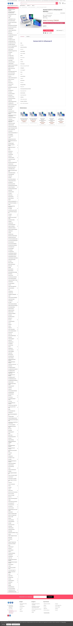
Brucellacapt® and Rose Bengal (12, 272)
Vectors (9, 574)
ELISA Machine (10, 131)
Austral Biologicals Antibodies (12, 253)
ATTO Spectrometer (11, 251)
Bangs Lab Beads (10, 262)
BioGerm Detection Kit (11, 106)
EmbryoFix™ (10, 324)
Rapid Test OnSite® (11, 493)
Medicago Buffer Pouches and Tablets (12, 141)
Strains (9, 545)
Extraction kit (10, 337)
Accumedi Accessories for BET (12, 210)
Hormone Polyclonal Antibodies (12, 390)
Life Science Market (47, 603)
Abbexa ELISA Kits (10, 196)
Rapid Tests (10, 496)
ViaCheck (9, 583)
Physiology (9, 459)
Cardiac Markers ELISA (11, 168)
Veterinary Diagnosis (11, 580)
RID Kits (9, 149)
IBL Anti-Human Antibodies (12, 179)
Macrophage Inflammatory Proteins (12, 427)
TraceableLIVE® (10, 556)
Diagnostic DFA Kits (11, 308)
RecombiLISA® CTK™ (11, 503)
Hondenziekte (46, 612)
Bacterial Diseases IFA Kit (11, 167)
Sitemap (21, 611)
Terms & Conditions (14, 619)
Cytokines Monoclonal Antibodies (13, 305)
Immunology (10, 401)
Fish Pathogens (10, 343)
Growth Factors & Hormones (12, 364)
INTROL (9, 409)
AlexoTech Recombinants (11, 98)
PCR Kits (9, 454)
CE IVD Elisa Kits (10, 281)
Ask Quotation (22, 5)
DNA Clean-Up (10, 33)
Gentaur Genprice (10, 49)
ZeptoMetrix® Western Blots (12, 591)
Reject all (8, 624)
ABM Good (45, 608)
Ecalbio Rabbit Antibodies (11, 172)
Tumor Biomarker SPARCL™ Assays (12, 568)
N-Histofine (9, 438)
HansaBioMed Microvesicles (12, 378)
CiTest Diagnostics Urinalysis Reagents (12, 113)
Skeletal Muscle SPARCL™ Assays (13, 532)
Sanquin (56, 603)
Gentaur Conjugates (11, 351)
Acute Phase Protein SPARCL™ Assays (12, 218)
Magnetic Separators (11, 66)
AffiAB (9, 17)
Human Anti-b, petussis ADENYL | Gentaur (61, 119)
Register (64, 0)
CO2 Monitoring (10, 291)
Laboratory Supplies (11, 416)
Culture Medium (10, 300)
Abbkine (56, 608)
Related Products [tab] (23, 107)
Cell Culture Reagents (11, 283)
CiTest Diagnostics (58, 605)
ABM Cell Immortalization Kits (12, 201)
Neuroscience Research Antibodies (11, 448)
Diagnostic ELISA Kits (11, 310)
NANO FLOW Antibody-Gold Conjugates (12, 442)
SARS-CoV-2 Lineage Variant (12, 515)
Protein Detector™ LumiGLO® (12, 478)
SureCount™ (10, 548)
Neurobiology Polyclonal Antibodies (11, 446)
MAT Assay (9, 428)
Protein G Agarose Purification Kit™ (12, 480)
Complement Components (12, 117)
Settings (3, 624)
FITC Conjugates (10, 134)
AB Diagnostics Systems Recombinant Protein (11, 12)
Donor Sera (9, 319)
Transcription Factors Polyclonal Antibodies (12, 562)
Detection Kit (10, 31)
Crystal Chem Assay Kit (11, 123)
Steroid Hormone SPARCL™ (12, 543)
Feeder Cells (10, 340)
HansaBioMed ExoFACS (11, 370)
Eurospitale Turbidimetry (11, 44)
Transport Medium (10, 564)
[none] (31, 20)
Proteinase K (10, 482)
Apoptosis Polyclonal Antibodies (12, 229)
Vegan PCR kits (10, 575)
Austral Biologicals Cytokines (12, 254)
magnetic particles (10, 63)
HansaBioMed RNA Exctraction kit (12, 380)
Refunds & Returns (43, 619)
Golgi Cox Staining (10, 357)
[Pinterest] (51, 33)
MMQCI (9, 433)
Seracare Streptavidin (11, 521)
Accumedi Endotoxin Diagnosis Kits (12, 212)
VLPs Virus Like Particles (11, 588)
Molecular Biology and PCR (12, 436)
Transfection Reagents (11, 93)
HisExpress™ (10, 389)
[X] (49, 33)
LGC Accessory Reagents (11, 424)
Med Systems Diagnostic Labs (12, 162)
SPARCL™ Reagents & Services (12, 535)
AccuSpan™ (9, 215)
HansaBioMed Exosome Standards (11, 375)
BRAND (45, 605)
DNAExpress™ (10, 318)
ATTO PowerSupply (11, 248)
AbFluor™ (9, 199)
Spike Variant (10, 537)
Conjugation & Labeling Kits (12, 294)
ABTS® (9, 204)
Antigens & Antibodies (11, 226)
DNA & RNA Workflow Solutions (12, 5)
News (33, 5)
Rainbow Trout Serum (11, 79)
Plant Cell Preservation (11, 74)
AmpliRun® (9, 221)
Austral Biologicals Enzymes (12, 256)
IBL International (46, 610)
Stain (9, 540)
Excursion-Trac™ (10, 332)
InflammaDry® (10, 60)
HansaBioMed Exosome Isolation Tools (11, 373)
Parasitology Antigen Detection (12, 188)
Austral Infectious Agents (11, 259)
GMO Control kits (10, 354)
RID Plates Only (10, 151)
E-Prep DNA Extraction (11, 321)
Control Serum (10, 119)
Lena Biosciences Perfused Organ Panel (13, 420)
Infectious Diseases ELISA (12, 180)
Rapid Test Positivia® (11, 495)
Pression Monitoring (11, 466)
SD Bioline (9, 518)
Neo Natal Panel (10, 182)
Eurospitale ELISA (10, 36)
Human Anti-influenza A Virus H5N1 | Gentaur (24, 119)
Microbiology (10, 430)
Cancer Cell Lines (10, 275)
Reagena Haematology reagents (12, 498)
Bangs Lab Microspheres (11, 264)
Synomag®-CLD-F (10, 90)
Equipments (10, 327)
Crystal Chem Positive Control (12, 126)
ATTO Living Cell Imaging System (13, 240)
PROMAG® (9, 471)
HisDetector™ (10, 387)
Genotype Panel (10, 348)
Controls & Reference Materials (12, 297)
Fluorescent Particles (11, 47)
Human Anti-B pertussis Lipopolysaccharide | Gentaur (42, 120)
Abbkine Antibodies (11, 198)
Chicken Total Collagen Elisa (12, 286)
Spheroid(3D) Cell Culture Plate (12, 87)
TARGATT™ (9, 551)
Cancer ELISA (10, 109)
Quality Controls (10, 490)
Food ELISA (9, 177)
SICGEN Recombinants (11, 529)
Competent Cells (10, 292)
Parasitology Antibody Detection (12, 185)
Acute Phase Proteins (11, 96)
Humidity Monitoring (11, 392)
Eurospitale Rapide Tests (11, 41)
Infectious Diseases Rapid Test (12, 405)
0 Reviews (27, 36)
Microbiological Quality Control (12, 71)
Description (22, 36)
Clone (9, 289)
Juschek (9, 137)
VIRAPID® (9, 585)
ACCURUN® (10, 214)
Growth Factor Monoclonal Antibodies (11, 360)
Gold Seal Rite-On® (11, 356)
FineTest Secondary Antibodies (12, 132)
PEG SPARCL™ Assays (11, 457)
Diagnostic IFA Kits (10, 311)
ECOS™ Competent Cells (11, 129)
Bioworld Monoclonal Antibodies (12, 25)
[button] (59, 31)
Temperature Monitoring (11, 553)
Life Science (10, 193)
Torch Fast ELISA (10, 154)
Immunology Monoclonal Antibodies (11, 403)
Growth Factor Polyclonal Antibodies (11, 362)
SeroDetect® (10, 526)
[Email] (45, 33)
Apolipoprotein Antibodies (11, 227)
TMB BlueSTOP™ (10, 554)
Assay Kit (9, 232)
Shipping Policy (29, 619)
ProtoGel (9, 485)
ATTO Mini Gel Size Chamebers (12, 245)
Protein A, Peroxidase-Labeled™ (12, 475)
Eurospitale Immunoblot (11, 39)
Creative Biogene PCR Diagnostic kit (11, 121)
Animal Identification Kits (11, 224)
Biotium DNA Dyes (10, 270)
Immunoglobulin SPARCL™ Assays (12, 399)
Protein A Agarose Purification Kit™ (12, 473)
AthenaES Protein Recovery (12, 237)
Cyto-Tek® (9, 302)
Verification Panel (10, 577)
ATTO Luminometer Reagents (12, 243)
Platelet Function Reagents (12, 463)
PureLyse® (9, 487)
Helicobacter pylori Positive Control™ (12, 384)
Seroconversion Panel (11, 524)
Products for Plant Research (12, 469)
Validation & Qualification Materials (11, 572)
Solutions (9, 534)
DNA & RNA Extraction (11, 316)
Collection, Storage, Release (12, 30)
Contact (28, 5)
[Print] (47, 33)
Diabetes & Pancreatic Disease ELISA (12, 171)
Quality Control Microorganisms (12, 77)
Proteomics (9, 76)
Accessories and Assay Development (11, 206)
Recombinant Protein (11, 504)
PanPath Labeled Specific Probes (11, 147)
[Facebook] (44, 33)
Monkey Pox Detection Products (11, 145)
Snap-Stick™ (10, 85)
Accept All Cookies (15, 624)
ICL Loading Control (11, 57)
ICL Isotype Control (10, 55)
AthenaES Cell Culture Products (12, 235)
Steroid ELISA (10, 190)
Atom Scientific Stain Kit (11, 20)
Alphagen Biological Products (12, 101)
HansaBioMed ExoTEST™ (11, 377)
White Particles (10, 95)
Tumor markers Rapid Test (12, 570)
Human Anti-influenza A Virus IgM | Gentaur (33, 119)
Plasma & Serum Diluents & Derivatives (12, 461)
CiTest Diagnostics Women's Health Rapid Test (12, 115)
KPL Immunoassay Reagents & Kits (12, 414)
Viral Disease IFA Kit (11, 191)
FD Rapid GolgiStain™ (11, 338)
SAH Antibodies (10, 506)
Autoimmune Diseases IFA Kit (12, 165)
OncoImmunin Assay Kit (11, 159)
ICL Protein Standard (11, 58)
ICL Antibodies (10, 52)
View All (56, 610)
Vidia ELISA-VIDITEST (11, 157)
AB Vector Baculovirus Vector (12, 14)
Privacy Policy (58, 619)
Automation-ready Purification (12, 22)
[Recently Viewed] (60, 3)
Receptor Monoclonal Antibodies (12, 501)
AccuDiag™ (33, 610)
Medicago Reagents (11, 143)
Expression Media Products (12, 335)
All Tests (9, 160)
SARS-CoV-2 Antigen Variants (12, 513)
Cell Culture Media (10, 28)
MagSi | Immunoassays (11, 68)
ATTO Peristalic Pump (11, 246)
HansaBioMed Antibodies (11, 367)
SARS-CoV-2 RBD (10, 516)
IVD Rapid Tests (10, 412)
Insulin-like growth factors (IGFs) (12, 407)
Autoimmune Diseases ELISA (12, 104)
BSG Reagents (10, 273)
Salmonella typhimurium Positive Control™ (12, 510)
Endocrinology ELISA (11, 174)
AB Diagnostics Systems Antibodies (11, 10)
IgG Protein (9, 395)
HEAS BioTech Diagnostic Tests (12, 50)
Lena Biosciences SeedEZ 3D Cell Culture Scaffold (13, 422)
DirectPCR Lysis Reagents (11, 313)
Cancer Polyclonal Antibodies (12, 278)
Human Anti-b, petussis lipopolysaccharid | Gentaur (52, 120)
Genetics (9, 346)
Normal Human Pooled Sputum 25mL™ (12, 451)
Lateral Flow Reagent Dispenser (12, 418)
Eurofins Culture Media (11, 329)
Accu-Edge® (10, 208)
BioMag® (9, 267)
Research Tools (10, 82)
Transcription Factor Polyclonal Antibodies (12, 560)
